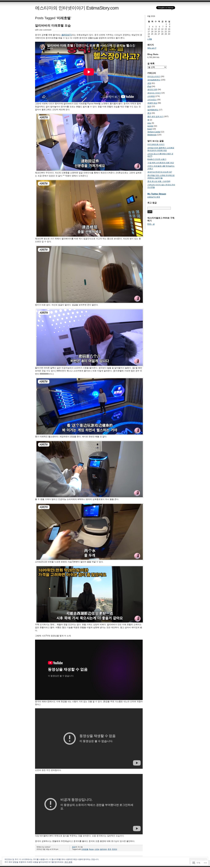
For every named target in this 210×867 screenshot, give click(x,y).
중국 (73, 847)
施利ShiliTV (66, 35)
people (150, 126)
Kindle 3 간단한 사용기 (156, 159)
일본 (149, 106)
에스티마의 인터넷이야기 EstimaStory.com (77, 7)
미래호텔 (84, 849)
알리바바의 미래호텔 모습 (53, 25)
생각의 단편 (152, 89)
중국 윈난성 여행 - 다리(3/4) (158, 181)
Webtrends (152, 135)
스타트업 (151, 96)
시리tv (97, 849)
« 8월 (149, 39)
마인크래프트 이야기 (155, 144)
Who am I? (151, 48)
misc (149, 123)
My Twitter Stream (156, 194)
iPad (149, 86)
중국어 (114, 849)
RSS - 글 (151, 224)
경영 (149, 83)
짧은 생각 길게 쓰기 (155, 116)
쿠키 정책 (68, 862)
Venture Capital (153, 132)
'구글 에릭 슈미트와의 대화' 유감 (160, 163)
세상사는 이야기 (154, 93)
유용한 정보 (152, 103)
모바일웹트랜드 (153, 80)
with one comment (43, 30)
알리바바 (103, 849)
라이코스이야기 (153, 76)
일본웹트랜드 (152, 110)
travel (149, 129)
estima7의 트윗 (153, 197)
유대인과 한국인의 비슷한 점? (159, 172)
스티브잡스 (152, 100)
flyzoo (91, 849)
